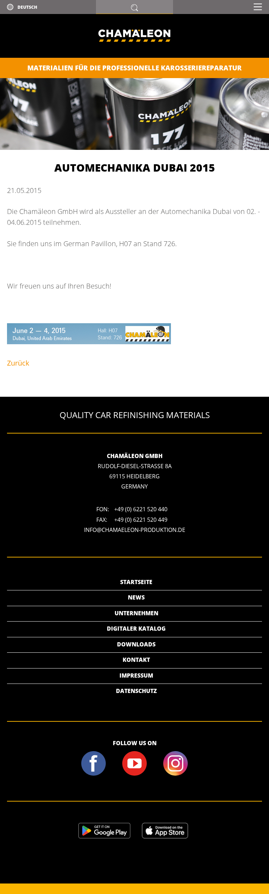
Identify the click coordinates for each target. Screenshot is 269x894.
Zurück (18, 363)
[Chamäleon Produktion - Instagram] (175, 774)
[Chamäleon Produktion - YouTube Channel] (134, 774)
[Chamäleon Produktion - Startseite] (134, 55)
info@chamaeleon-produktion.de (134, 530)
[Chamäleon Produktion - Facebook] (94, 774)
